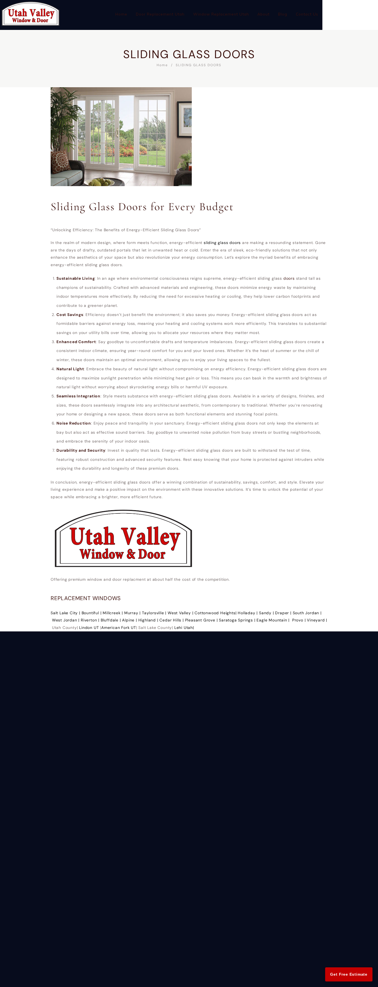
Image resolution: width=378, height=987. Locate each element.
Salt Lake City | (66, 612)
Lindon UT (89, 627)
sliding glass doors (222, 242)
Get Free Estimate (348, 974)
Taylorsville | (155, 612)
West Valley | (181, 612)
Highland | (149, 620)
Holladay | (248, 612)
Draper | (283, 612)
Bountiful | (92, 612)
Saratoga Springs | (238, 620)
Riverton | (91, 620)
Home (162, 65)
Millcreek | (113, 612)
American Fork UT (118, 627)
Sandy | (267, 612)
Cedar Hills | (172, 620)
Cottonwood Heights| (216, 612)
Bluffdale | (111, 620)
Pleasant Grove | (202, 620)
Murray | (133, 612)
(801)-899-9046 (350, 10)
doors (289, 278)
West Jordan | (66, 620)
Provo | (299, 620)
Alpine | (130, 620)
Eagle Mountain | (274, 620)
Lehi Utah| (184, 627)
